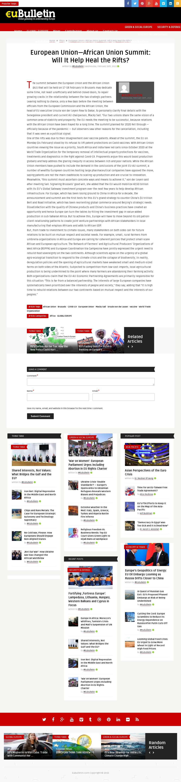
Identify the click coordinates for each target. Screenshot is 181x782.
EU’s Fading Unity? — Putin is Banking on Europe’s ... (95, 348)
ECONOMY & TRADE (87, 41)
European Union (86, 306)
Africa (53, 316)
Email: (95, 390)
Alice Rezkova (146, 494)
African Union (49, 306)
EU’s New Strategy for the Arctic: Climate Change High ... (123, 754)
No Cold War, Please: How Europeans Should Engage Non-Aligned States (38, 536)
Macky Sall (101, 306)
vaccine (133, 306)
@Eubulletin (78, 66)
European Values (64, 749)
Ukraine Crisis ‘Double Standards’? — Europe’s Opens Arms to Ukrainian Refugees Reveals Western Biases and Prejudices (96, 488)
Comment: (32, 375)
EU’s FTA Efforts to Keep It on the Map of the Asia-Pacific (151, 506)
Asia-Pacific (132, 447)
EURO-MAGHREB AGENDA (134, 41)
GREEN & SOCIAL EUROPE (138, 27)
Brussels (62, 306)
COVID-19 (72, 306)
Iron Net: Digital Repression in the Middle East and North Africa (40, 494)
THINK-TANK (109, 41)
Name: (30, 390)
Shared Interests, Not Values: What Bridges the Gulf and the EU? (31, 474)
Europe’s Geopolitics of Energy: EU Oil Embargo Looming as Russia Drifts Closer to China (146, 574)
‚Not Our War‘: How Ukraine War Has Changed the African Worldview (39, 555)
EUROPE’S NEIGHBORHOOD (152, 34)
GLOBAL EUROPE (64, 316)
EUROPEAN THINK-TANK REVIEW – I (75, 752)
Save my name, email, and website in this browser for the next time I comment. (65, 408)
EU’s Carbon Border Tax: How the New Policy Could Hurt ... (49, 348)
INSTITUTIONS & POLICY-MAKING (53, 41)
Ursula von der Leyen (118, 306)
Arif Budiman (146, 513)
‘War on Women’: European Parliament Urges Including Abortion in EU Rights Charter (87, 465)
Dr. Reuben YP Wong (144, 478)
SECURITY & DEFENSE (79, 570)
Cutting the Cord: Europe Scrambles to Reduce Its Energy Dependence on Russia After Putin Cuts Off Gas (152, 620)
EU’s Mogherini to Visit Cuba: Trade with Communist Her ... (27, 754)
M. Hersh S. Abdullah (149, 529)
